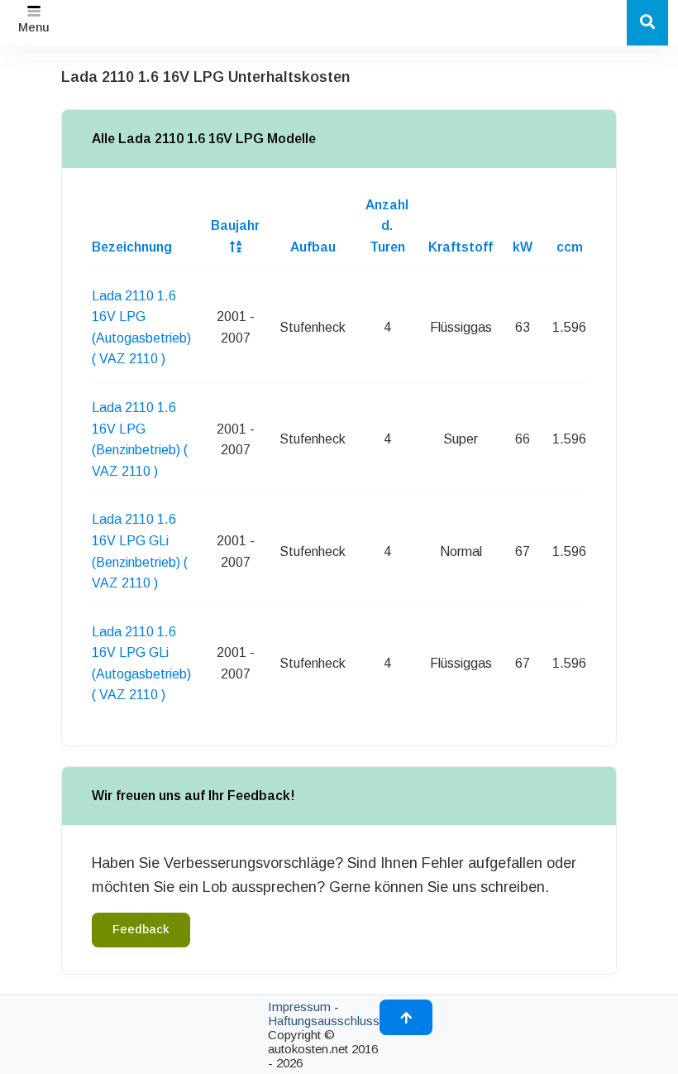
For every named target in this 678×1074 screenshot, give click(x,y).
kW (522, 247)
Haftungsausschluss (324, 1021)
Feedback (141, 929)
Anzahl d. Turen (386, 226)
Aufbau (313, 247)
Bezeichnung (132, 247)
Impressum (299, 1007)
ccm (569, 247)
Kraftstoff (460, 247)
